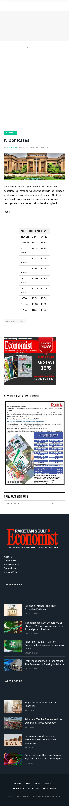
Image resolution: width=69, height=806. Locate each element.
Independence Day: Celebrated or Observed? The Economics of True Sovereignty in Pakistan (44, 626)
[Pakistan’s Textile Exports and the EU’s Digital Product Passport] (13, 723)
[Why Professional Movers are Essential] (13, 706)
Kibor (22, 321)
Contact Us (10, 560)
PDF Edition (49, 788)
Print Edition (43, 784)
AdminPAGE (12, 147)
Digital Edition (23, 784)
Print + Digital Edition (26, 788)
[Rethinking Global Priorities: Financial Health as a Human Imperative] (13, 740)
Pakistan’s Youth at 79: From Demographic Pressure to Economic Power (45, 645)
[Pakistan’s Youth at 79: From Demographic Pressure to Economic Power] (13, 646)
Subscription (10, 568)
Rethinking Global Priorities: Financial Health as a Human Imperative (40, 739)
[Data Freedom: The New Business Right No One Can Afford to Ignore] (13, 759)
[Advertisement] (34, 89)
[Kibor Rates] (34, 166)
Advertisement (11, 564)
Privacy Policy (11, 572)
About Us (9, 557)
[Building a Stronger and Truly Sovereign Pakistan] (13, 610)
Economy (10, 132)
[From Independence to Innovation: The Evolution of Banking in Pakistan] (13, 665)
